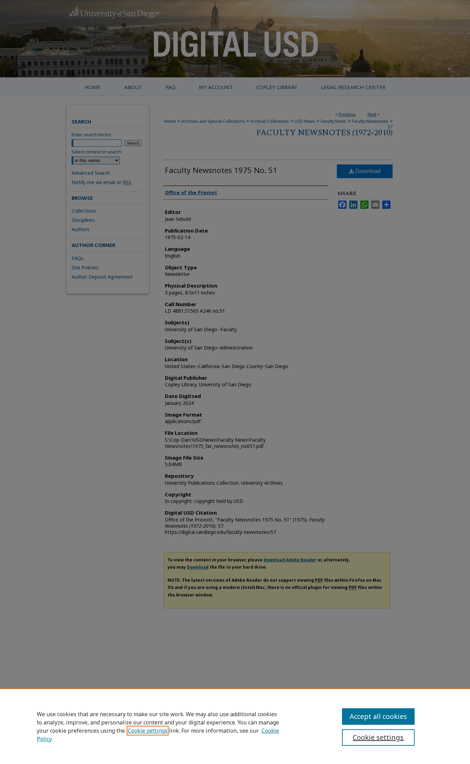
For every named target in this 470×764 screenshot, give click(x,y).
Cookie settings (148, 730)
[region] (235, 726)
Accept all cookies (378, 716)
